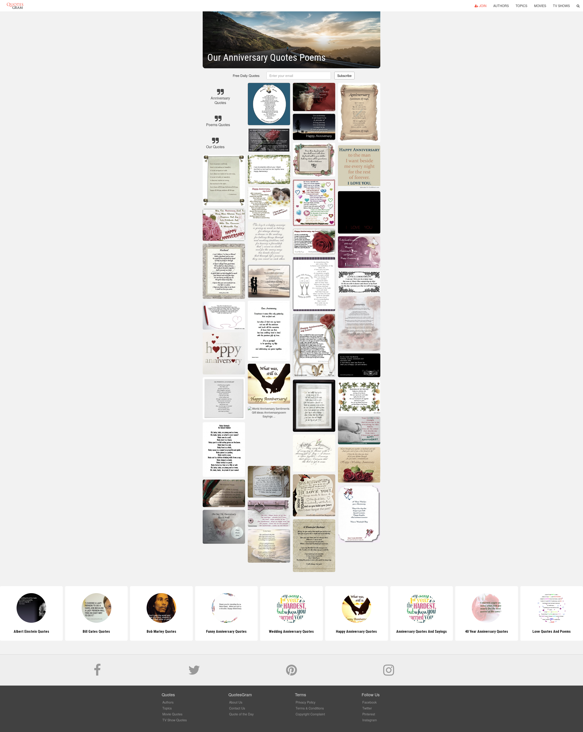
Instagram (369, 720)
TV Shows (561, 5)
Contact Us (237, 708)
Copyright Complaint (310, 714)
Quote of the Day (241, 714)
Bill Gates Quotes (31, 631)
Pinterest (368, 714)
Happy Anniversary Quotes (291, 631)
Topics (521, 5)
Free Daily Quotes (246, 75)
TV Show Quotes (174, 720)
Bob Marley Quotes (96, 631)
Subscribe (344, 75)
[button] (578, 5)
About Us (235, 702)
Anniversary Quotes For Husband (551, 631)
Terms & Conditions (310, 708)
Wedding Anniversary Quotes (226, 631)
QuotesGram (15, 5)
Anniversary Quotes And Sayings (356, 631)
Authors (501, 5)
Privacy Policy (305, 702)
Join (482, 5)
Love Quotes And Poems (487, 631)
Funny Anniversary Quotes (161, 631)
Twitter (367, 708)
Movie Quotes (172, 714)
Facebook (369, 702)
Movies (540, 5)
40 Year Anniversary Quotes (421, 631)
